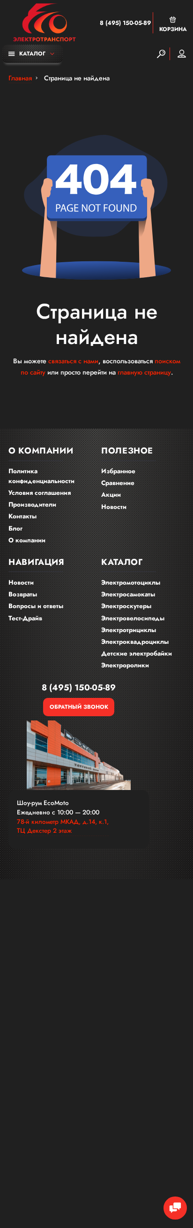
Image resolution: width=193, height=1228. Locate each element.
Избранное (118, 471)
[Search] (161, 54)
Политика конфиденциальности (41, 476)
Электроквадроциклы (135, 641)
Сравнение (117, 482)
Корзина (173, 29)
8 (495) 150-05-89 (125, 23)
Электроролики (125, 665)
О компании (26, 540)
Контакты (22, 516)
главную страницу (144, 372)
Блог (15, 528)
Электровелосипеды (132, 618)
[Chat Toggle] (175, 1208)
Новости (113, 506)
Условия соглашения (39, 492)
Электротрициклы (128, 630)
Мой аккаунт (181, 54)
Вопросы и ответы (35, 606)
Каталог (32, 53)
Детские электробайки (136, 653)
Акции (111, 494)
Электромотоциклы (130, 582)
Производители (32, 504)
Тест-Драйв (25, 618)
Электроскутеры (126, 606)
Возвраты (22, 594)
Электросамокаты (128, 594)
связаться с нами (73, 361)
